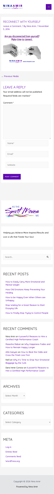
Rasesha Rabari (13, 344)
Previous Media (10, 76)
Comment (8, 102)
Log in (8, 447)
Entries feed (11, 451)
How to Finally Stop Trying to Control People (27, 313)
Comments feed (13, 456)
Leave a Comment (12, 26)
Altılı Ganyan (11, 352)
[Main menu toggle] (48, 7)
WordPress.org (13, 461)
